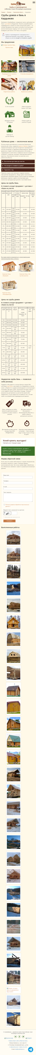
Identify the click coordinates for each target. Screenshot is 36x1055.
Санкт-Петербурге (17, 9)
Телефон (5, 481)
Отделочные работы (9, 91)
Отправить (9, 520)
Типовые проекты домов (26, 57)
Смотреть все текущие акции (12, 443)
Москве (8, 9)
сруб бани (10, 386)
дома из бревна (23, 146)
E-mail (5, 486)
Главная (10, 1040)
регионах (28, 9)
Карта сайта (16, 1040)
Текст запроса (7, 492)
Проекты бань (9, 47)
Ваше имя (6, 475)
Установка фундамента (26, 74)
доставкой (8, 23)
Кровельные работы (26, 91)
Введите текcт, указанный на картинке (13, 510)
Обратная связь (7, 453)
